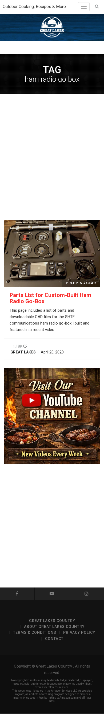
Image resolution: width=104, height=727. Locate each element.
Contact (54, 638)
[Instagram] (86, 593)
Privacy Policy (79, 632)
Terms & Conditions (34, 632)
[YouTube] (52, 593)
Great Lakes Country (52, 621)
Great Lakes (23, 352)
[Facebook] (17, 593)
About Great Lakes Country (54, 626)
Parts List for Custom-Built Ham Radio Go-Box (50, 298)
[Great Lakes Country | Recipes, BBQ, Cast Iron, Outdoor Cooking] (52, 27)
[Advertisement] (52, 157)
